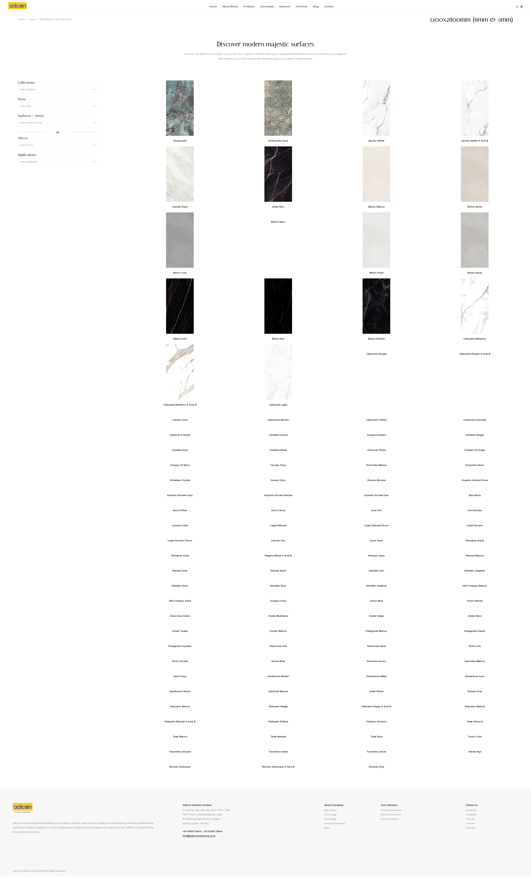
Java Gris (376, 510)
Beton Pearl (376, 272)
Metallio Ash (376, 570)
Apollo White (376, 140)
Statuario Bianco (180, 706)
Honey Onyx (278, 480)
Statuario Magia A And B (376, 706)
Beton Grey (180, 272)
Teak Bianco (180, 736)
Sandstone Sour (475, 676)
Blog (315, 6)
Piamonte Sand (376, 646)
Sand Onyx (180, 676)
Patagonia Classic (475, 631)
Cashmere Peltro (376, 419)
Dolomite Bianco (376, 465)
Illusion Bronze (376, 480)
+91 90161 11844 (213, 831)
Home (213, 6)
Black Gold (180, 338)
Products (249, 6)
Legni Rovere (475, 525)
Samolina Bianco (475, 661)
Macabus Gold (180, 555)
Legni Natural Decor (376, 525)
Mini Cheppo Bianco (475, 585)
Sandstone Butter (278, 676)
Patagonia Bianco (376, 631)
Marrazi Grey (180, 570)
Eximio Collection (390, 819)
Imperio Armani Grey (180, 495)
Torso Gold (475, 736)
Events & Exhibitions (334, 823)
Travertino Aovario (180, 751)
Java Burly (474, 495)
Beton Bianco (376, 206)
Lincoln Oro (278, 540)
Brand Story (330, 810)
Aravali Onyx (180, 206)
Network (284, 6)
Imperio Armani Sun (376, 495)
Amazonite (180, 140)
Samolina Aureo (376, 661)
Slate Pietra (376, 691)
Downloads (267, 6)
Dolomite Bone (474, 465)
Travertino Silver (376, 751)
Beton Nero (278, 221)
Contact (329, 6)
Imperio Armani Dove (475, 480)
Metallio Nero (180, 585)
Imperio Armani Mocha (278, 495)
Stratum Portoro (376, 721)
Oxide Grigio (376, 616)
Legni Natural (278, 525)
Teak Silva (376, 736)
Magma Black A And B (278, 555)
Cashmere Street (180, 435)
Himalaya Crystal (180, 480)
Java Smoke (474, 510)
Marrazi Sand (278, 570)
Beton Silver (474, 272)
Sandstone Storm (180, 691)
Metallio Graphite (474, 570)
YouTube (470, 819)
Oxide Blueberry (278, 616)
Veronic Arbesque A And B (278, 766)
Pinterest (470, 828)
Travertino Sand (278, 751)
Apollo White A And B (474, 140)
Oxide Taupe (180, 631)
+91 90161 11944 (192, 831)
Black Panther (376, 338)
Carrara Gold (179, 419)
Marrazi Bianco (475, 555)
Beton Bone (474, 206)
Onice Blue (376, 600)
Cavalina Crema (278, 435)
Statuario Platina (278, 721)
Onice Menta (474, 600)
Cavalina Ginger (474, 435)
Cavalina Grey (180, 450)
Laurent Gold (180, 525)
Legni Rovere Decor (180, 540)
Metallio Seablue (376, 585)
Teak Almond (475, 721)
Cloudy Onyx (278, 465)
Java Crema (278, 510)
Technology (330, 814)
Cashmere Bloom (278, 419)
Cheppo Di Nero (180, 465)
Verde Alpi (474, 751)
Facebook (471, 810)
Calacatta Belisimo (475, 338)
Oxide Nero (475, 616)
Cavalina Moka (278, 450)
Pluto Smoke (180, 661)
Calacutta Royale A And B (474, 353)
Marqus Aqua (376, 555)
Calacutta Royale (376, 353)
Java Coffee (180, 510)
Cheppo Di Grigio (474, 450)
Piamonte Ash (278, 646)
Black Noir (278, 338)
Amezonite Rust (278, 140)
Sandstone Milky (376, 676)
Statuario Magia (278, 706)
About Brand (230, 6)
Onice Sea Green (180, 616)
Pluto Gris (475, 646)
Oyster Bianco (278, 631)
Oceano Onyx (278, 600)
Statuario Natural (475, 706)
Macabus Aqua (475, 540)
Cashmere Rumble (474, 419)
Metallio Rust (278, 585)
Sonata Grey (474, 691)
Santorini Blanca (278, 691)
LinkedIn (470, 823)
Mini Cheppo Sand (180, 600)
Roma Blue (278, 661)
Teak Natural (278, 736)
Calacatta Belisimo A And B (179, 404)
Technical (301, 6)
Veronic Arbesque (180, 766)
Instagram (471, 814)
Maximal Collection (391, 814)
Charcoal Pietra (376, 450)
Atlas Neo (278, 206)
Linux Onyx (376, 540)
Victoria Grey (376, 766)
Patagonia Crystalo (180, 646)
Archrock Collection (391, 810)
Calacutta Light (278, 404)
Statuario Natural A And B (179, 721)
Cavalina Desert (376, 435)
